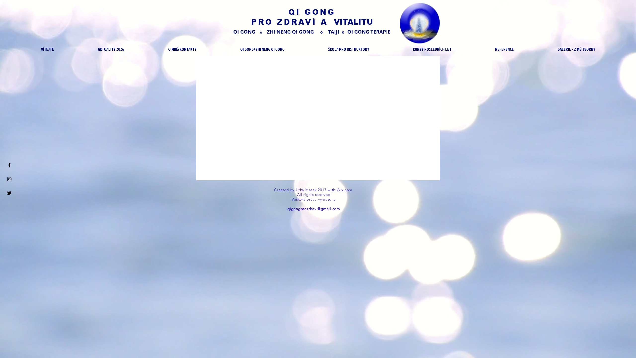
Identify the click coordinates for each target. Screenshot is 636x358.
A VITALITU (347, 22)
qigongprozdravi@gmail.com (313, 208)
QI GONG (311, 12)
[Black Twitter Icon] (9, 193)
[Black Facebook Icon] (9, 165)
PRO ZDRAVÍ (286, 22)
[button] (111, 49)
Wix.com (345, 189)
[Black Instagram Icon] (9, 179)
